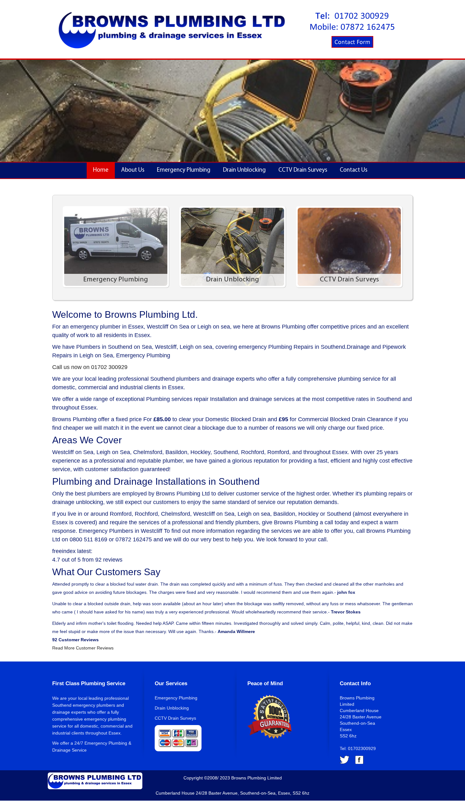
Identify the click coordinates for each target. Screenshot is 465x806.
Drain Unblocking (244, 170)
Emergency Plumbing (183, 170)
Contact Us (353, 170)
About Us (132, 170)
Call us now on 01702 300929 (89, 367)
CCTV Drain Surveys (302, 170)
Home (100, 170)
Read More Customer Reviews (83, 647)
